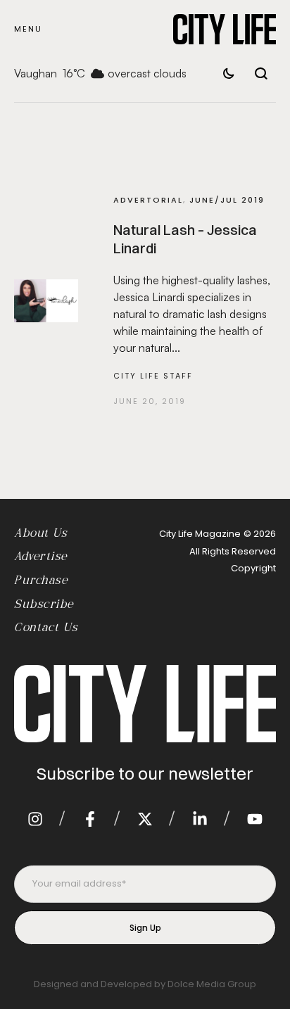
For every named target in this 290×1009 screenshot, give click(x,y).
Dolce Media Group (212, 984)
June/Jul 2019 (227, 199)
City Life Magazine (200, 533)
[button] (28, 29)
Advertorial (148, 199)
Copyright (253, 568)
